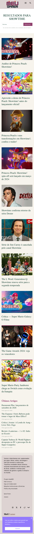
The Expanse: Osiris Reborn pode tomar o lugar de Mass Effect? (16, 415)
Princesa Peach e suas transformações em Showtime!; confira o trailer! (16, 138)
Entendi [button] (17, 528)
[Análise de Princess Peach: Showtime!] (17, 49)
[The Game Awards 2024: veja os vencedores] (17, 336)
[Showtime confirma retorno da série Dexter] (17, 196)
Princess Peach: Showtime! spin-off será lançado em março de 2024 (16, 176)
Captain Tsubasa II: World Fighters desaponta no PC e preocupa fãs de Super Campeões (16, 442)
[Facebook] (20, 507)
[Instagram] (12, 507)
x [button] (31, 518)
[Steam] (28, 507)
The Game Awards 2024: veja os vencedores (16, 352)
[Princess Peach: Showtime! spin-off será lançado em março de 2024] (17, 158)
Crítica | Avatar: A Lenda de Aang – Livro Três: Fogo (17, 423)
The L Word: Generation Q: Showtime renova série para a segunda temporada (15, 282)
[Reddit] (24, 507)
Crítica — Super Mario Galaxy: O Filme (17, 318)
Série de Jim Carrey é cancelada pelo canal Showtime (17, 246)
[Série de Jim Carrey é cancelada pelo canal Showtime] (17, 230)
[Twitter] (16, 507)
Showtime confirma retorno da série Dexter (16, 212)
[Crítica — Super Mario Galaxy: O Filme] (17, 302)
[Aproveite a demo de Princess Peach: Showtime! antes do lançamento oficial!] (17, 83)
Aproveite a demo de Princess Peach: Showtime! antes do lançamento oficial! (16, 101)
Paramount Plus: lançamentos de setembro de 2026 (15, 406)
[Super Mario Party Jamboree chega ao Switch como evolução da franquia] (17, 371)
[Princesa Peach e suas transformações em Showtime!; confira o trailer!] (17, 121)
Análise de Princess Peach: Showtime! (14, 65)
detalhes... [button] (8, 524)
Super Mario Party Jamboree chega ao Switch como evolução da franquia (17, 388)
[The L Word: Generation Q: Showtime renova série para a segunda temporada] (17, 264)
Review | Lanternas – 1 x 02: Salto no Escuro (16, 432)
